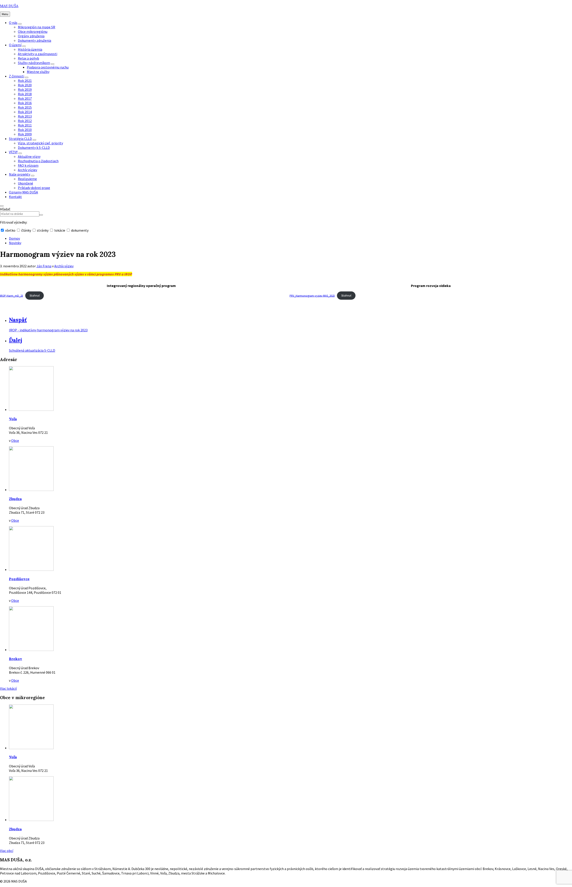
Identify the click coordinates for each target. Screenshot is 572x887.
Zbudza (15, 498)
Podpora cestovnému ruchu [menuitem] (48, 67)
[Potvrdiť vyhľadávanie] (41, 215)
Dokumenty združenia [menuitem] (34, 40)
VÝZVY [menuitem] (13, 152)
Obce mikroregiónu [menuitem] (32, 31)
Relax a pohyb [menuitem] (28, 58)
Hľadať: (5, 209)
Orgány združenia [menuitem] (31, 36)
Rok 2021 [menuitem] (25, 80)
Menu (5, 14)
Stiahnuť (34, 295)
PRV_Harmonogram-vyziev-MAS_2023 (312, 295)
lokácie (60, 230)
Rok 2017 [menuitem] (25, 98)
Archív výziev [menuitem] (27, 170)
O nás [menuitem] (13, 22)
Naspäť (18, 319)
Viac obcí (6, 850)
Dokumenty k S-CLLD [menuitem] (34, 147)
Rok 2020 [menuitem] (25, 85)
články (26, 230)
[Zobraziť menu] (20, 24)
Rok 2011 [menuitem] (25, 125)
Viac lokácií (8, 688)
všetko (10, 230)
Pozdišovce (19, 579)
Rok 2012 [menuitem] (25, 120)
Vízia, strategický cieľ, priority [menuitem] (40, 143)
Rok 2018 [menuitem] (25, 94)
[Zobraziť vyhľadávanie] (2, 206)
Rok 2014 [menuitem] (25, 112)
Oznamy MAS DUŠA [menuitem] (23, 192)
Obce (15, 440)
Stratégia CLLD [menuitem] (20, 138)
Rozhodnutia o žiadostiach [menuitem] (38, 161)
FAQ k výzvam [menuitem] (28, 165)
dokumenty (79, 230)
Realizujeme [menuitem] (27, 179)
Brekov (15, 658)
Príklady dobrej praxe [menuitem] (34, 187)
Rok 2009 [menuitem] (25, 134)
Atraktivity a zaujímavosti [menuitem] (37, 54)
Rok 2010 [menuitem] (25, 129)
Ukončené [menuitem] (25, 183)
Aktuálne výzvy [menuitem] (29, 156)
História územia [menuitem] (30, 49)
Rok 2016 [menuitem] (25, 103)
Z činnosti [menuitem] (16, 76)
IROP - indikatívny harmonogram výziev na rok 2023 (48, 330)
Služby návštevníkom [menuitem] (34, 62)
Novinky (15, 243)
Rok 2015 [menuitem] (25, 107)
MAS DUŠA (9, 6)
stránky (42, 230)
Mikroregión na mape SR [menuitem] (36, 27)
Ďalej (15, 340)
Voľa (13, 419)
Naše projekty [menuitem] (19, 174)
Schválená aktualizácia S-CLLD (32, 350)
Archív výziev (64, 266)
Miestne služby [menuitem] (38, 71)
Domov (14, 238)
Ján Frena (43, 266)
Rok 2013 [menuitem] (25, 116)
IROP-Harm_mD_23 (11, 295)
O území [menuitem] (15, 45)
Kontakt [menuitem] (15, 196)
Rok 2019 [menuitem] (25, 89)
